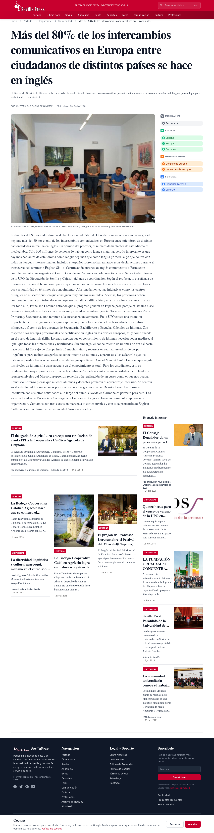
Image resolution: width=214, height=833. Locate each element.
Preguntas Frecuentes (170, 799)
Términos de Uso (119, 773)
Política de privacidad (180, 787)
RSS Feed (67, 806)
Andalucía (83, 15)
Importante (45, 21)
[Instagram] (27, 786)
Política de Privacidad (122, 764)
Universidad (65, 21)
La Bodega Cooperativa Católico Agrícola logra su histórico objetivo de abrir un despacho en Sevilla (72, 567)
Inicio (14, 21)
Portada (37, 15)
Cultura (159, 15)
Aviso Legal (116, 778)
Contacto (115, 782)
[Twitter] (21, 786)
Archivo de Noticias (72, 801)
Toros (125, 15)
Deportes (111, 15)
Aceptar (192, 824)
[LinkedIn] (33, 786)
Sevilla (69, 15)
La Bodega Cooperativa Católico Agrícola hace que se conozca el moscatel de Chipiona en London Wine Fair (29, 512)
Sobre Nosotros (118, 754)
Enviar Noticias (166, 804)
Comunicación (141, 15)
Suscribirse (179, 777)
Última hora (53, 15)
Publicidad (164, 795)
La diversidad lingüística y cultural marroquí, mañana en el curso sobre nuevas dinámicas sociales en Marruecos (30, 569)
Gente (97, 15)
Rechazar (175, 824)
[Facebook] (15, 786)
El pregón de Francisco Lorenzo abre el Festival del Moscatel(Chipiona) (116, 539)
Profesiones (174, 15)
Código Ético (117, 759)
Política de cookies (51, 828)
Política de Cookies (120, 768)
